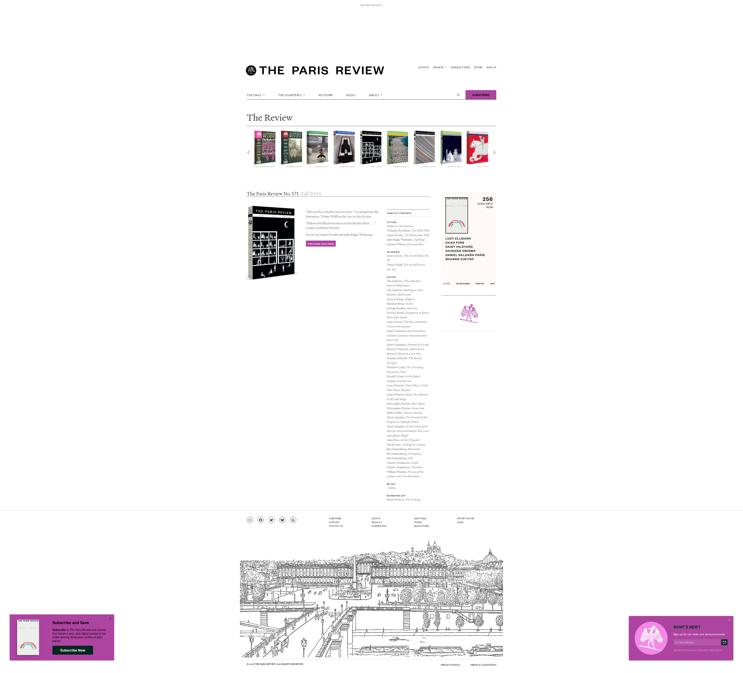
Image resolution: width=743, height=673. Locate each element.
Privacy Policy (450, 664)
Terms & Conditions (483, 664)
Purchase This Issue (321, 243)
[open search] (458, 94)
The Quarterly (290, 95)
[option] (264, 149)
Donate (439, 67)
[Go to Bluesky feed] (282, 520)
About (374, 95)
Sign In (491, 67)
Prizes (418, 522)
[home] (315, 71)
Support (334, 522)
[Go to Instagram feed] (250, 520)
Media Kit (377, 522)
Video (460, 522)
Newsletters (460, 67)
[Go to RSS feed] (293, 520)
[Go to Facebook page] (261, 520)
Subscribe (481, 95)
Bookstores (421, 526)
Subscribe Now (72, 650)
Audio (351, 95)
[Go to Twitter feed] (271, 520)
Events (424, 67)
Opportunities (465, 518)
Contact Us (336, 526)
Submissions (379, 526)
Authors (326, 95)
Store (478, 67)
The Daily (254, 95)
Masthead (420, 518)
